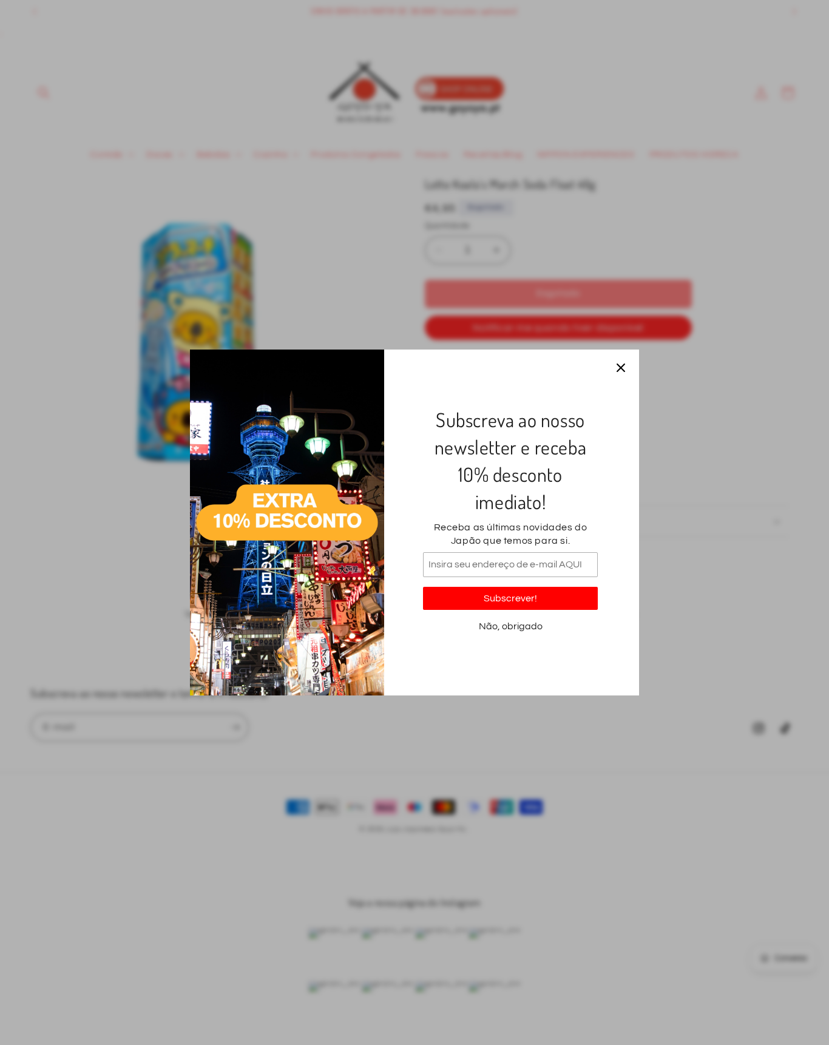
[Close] (620, 367)
